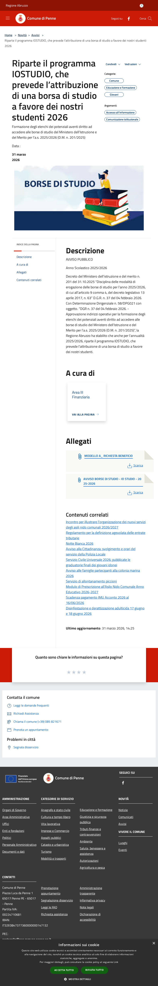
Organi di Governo (14, 810)
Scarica (138, 465)
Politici (6, 837)
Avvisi (35, 35)
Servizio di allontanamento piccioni (91, 581)
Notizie (123, 810)
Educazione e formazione (96, 809)
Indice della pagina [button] (28, 244)
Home (8, 35)
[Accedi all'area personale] (141, 5)
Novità (22, 35)
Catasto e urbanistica (55, 844)
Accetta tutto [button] (64, 970)
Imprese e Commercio (55, 830)
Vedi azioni (131, 64)
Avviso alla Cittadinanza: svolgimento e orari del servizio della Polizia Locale (100, 551)
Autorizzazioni (89, 860)
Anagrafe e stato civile (55, 810)
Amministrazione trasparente (91, 891)
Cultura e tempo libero (55, 817)
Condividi (111, 64)
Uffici (5, 824)
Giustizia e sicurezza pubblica (93, 819)
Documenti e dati (13, 851)
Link (116, 962)
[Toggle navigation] (7, 18)
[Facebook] (127, 18)
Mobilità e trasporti (53, 858)
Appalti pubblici (51, 837)
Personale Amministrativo (19, 844)
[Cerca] (150, 18)
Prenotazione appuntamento (50, 891)
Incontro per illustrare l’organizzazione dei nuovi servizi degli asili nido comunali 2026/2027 (106, 524)
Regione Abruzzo (17, 5)
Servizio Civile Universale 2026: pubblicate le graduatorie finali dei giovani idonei (98, 562)
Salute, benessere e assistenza (92, 851)
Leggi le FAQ (49, 907)
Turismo (46, 851)
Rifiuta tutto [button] (94, 970)
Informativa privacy (92, 900)
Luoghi (122, 843)
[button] (79, 979)
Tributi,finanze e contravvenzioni (90, 832)
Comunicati (125, 817)
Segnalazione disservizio (57, 900)
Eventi (122, 850)
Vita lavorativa (50, 824)
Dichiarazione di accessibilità (90, 917)
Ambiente (86, 841)
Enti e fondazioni (13, 830)
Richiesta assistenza (54, 914)
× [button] (153, 943)
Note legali (87, 907)
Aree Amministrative (16, 817)
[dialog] (79, 962)
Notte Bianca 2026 (79, 543)
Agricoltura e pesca (92, 867)
